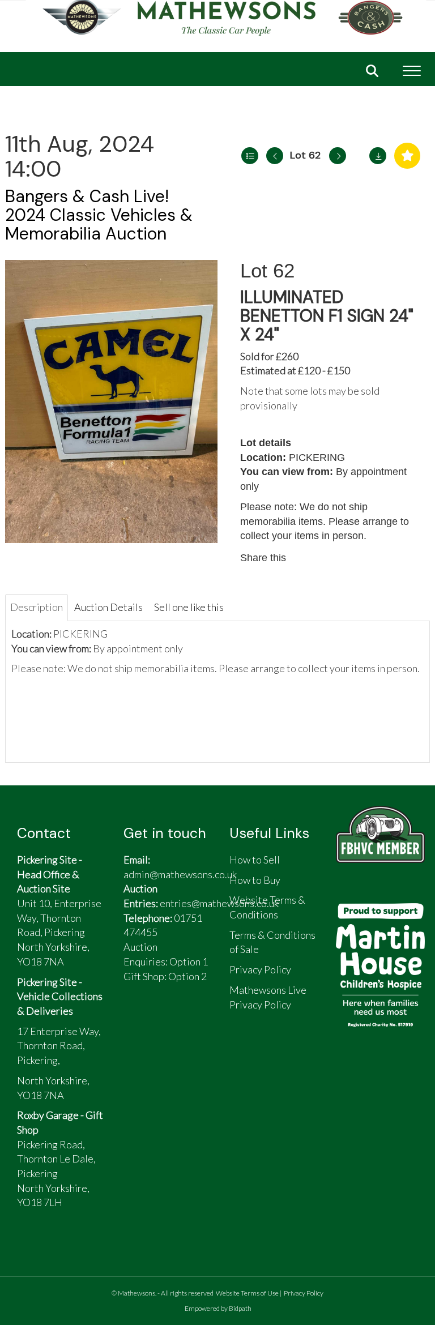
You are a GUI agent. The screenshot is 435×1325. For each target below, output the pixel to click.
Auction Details (108, 607)
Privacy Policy (303, 1293)
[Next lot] (337, 155)
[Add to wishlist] (407, 156)
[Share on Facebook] (305, 557)
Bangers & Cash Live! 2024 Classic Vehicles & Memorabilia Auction (99, 215)
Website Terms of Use (247, 1293)
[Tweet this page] (329, 557)
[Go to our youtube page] (190, 1021)
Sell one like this (189, 607)
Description (36, 607)
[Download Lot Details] (377, 155)
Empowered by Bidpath (218, 1308)
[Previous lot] (274, 155)
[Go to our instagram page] (353, 557)
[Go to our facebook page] (137, 1021)
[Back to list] (249, 155)
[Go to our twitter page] (164, 1021)
